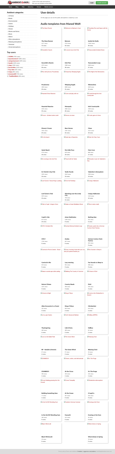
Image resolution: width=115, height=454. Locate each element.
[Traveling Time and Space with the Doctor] (97, 33)
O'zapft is (91, 393)
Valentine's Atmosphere (95, 172)
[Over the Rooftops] (74, 186)
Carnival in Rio (46, 262)
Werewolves (92, 84)
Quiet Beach (46, 150)
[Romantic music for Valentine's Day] (97, 164)
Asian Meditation (70, 217)
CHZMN (10, 56)
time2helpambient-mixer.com (104, 451)
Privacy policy (61, 451)
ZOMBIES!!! (45, 371)
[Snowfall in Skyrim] (51, 55)
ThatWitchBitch (13, 76)
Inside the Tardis (93, 41)
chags (10, 65)
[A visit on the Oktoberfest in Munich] (97, 298)
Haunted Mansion (47, 106)
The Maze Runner (47, 41)
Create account (101, 2)
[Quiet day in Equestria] (74, 142)
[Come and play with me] (74, 99)
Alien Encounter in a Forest (50, 306)
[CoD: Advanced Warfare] (74, 320)
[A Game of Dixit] (97, 276)
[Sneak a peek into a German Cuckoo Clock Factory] (97, 231)
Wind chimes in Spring (95, 437)
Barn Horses (69, 128)
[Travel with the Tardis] (74, 164)
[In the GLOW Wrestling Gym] (51, 407)
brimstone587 (12, 74)
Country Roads (69, 284)
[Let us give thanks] (51, 320)
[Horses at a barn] (74, 120)
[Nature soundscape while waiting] (51, 276)
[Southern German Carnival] (74, 407)
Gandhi (10, 63)
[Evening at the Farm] (97, 407)
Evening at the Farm (94, 415)
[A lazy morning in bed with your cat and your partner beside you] (74, 255)
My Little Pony (69, 150)
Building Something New (50, 393)
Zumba (67, 239)
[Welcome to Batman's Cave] (74, 33)
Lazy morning (69, 262)
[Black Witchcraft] (51, 429)
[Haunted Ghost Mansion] (51, 99)
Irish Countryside (93, 106)
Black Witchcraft (47, 437)
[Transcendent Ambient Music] (97, 55)
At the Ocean (69, 393)
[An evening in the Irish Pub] (51, 164)
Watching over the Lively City (73, 194)
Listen (44, 37)
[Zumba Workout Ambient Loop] (74, 231)
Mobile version (49, 7)
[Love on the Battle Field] (51, 342)
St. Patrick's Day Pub (48, 172)
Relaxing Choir (92, 349)
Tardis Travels (69, 172)
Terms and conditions (71, 451)
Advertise (30, 7)
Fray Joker (11, 69)
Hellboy (90, 328)
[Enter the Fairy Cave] (97, 142)
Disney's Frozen (47, 128)
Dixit (89, 284)
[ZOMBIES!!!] (51, 364)
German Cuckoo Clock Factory (95, 239)
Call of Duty (68, 328)
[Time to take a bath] (97, 209)
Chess (90, 128)
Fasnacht (68, 415)
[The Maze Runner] (51, 33)
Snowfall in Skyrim (47, 63)
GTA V (43, 239)
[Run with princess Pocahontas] (51, 77)
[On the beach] (51, 142)
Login (92, 2)
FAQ (23, 7)
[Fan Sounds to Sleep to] (97, 255)
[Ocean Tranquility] (74, 385)
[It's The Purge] (97, 364)
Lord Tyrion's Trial (47, 193)
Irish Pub (68, 63)
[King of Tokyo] (74, 298)
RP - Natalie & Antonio (49, 349)
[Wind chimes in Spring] (97, 429)
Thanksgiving (46, 328)
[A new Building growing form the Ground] (51, 385)
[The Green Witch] (74, 342)
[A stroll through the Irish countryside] (97, 99)
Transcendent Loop (94, 63)
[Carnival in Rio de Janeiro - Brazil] (51, 255)
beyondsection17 (13, 58)
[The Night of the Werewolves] (97, 77)
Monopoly (68, 106)
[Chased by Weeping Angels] (74, 77)
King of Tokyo (69, 306)
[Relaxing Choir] (97, 342)
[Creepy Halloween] (97, 186)
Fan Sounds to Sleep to (95, 262)
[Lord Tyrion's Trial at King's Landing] (51, 186)
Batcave (67, 41)
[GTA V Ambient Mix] (51, 231)
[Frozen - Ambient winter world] (51, 120)
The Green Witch (70, 349)
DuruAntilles (12, 67)
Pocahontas (45, 84)
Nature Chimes (46, 284)
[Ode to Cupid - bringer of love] (51, 209)
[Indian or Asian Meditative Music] (74, 209)
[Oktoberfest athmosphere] (97, 385)
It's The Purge (92, 371)
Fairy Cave (91, 150)
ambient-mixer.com (19, 2)
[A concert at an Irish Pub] (74, 55)
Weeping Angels (70, 84)
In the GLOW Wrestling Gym (51, 415)
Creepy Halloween (94, 193)
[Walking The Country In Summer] (74, 276)
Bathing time (92, 217)
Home (10, 7)
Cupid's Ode (46, 217)
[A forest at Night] (51, 298)
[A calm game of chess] (97, 120)
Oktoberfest (92, 306)
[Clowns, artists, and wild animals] (74, 364)
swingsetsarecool (13, 61)
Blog (17, 7)
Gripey (10, 72)
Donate (39, 7)
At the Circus (69, 371)
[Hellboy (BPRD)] (97, 320)
